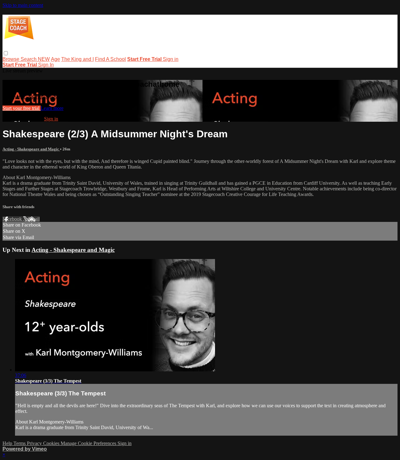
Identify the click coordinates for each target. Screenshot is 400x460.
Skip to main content (22, 5)
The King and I (77, 59)
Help (7, 443)
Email (34, 219)
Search (29, 59)
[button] (6, 53)
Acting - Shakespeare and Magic (31, 149)
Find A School (110, 59)
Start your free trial (21, 108)
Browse (11, 59)
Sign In (46, 64)
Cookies (52, 443)
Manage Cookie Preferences (89, 443)
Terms (20, 443)
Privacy (35, 443)
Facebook (12, 219)
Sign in (170, 59)
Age (55, 59)
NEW (44, 59)
